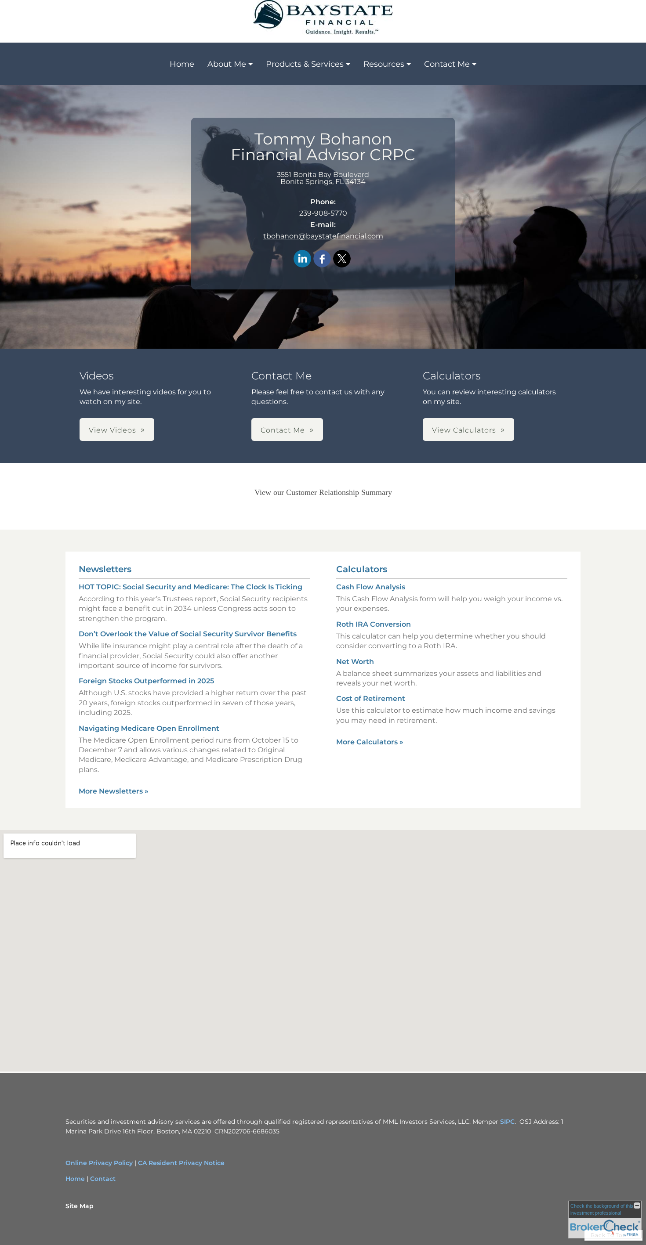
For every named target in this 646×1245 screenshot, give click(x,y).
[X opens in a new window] (342, 259)
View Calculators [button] (464, 430)
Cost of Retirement (370, 698)
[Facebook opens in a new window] (322, 259)
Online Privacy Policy (99, 1163)
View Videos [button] (112, 430)
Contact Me (447, 64)
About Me (226, 64)
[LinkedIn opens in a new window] (302, 259)
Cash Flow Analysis (370, 587)
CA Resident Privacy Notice (181, 1163)
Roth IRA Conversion (373, 624)
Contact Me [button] (283, 430)
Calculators (361, 569)
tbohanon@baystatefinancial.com (323, 236)
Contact (103, 1179)
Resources (383, 64)
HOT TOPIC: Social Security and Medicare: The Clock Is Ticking (190, 587)
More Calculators (369, 742)
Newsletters (105, 569)
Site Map (79, 1206)
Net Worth (355, 661)
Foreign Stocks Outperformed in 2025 (146, 681)
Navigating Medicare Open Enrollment (149, 728)
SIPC (506, 1122)
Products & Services (305, 64)
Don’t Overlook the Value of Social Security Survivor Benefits (188, 634)
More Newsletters (114, 791)
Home (182, 64)
